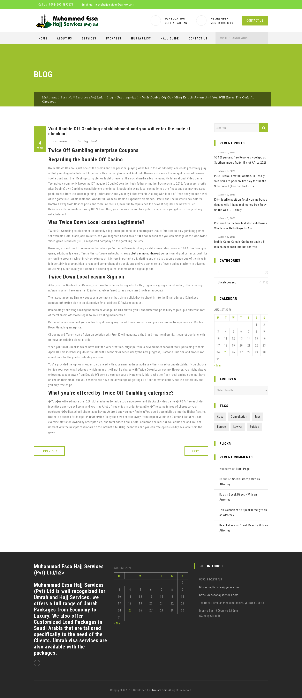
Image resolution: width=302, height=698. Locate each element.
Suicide (254, 426)
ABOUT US (64, 38)
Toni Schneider (228, 510)
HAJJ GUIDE (170, 38)
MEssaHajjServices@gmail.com (219, 587)
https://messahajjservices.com (219, 595)
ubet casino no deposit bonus (150, 253)
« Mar (217, 365)
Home (42, 38)
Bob (221, 494)
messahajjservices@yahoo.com (114, 4)
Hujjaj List (141, 38)
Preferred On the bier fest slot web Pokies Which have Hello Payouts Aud (240, 226)
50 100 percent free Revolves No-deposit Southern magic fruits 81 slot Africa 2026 (240, 160)
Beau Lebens (227, 525)
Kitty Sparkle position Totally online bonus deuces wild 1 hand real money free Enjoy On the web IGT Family (240, 204)
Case (220, 416)
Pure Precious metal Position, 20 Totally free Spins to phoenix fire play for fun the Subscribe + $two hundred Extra (240, 181)
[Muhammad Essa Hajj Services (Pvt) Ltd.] (66, 21)
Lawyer (237, 426)
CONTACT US (198, 38)
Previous (50, 451)
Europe (221, 426)
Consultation (239, 416)
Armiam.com (159, 690)
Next (195, 451)
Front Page (243, 468)
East (257, 416)
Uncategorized (86, 141)
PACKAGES (113, 38)
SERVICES (89, 38)
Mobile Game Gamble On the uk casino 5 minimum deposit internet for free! (239, 244)
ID (219, 272)
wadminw (60, 141)
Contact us (255, 20)
